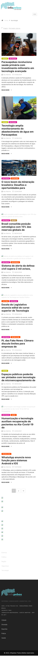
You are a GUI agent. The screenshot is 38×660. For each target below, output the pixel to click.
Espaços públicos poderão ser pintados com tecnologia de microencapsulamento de (18, 377)
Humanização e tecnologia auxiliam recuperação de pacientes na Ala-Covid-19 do (17, 423)
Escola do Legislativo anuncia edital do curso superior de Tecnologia (15, 307)
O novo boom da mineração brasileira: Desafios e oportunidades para (18, 184)
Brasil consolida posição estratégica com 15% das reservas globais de (16, 226)
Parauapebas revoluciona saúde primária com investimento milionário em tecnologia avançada (18, 67)
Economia (15, 178)
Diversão (4, 624)
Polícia (4, 633)
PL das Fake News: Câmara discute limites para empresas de (17, 343)
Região (14, 220)
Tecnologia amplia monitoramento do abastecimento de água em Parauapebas (18, 130)
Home (6, 20)
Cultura (5, 301)
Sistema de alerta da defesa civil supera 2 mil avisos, (18, 267)
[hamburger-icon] (34, 14)
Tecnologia (15, 337)
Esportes (4, 629)
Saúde (14, 415)
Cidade (5, 58)
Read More (5, 90)
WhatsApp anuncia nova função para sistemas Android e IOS (16, 460)
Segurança (15, 262)
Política (4, 557)
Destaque (13, 58)
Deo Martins (7, 74)
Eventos (4, 552)
